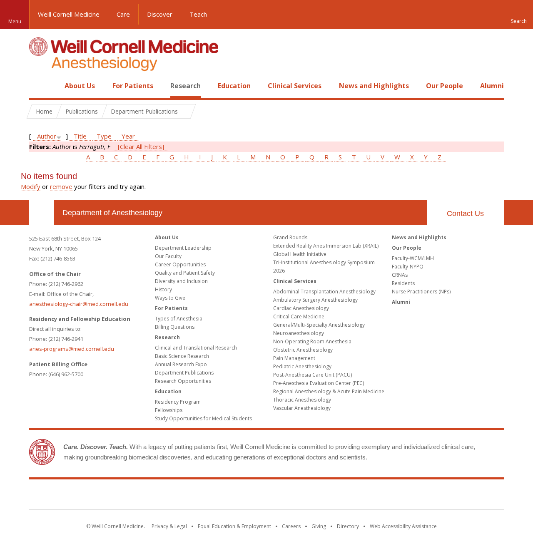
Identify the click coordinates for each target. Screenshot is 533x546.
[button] (518, 14)
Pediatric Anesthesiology (302, 366)
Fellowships (168, 410)
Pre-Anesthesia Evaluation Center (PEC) (318, 383)
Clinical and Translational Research (196, 347)
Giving (318, 526)
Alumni (492, 85)
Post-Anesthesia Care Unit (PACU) (312, 374)
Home (38, 86)
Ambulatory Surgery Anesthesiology (315, 299)
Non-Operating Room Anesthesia (312, 341)
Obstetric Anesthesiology (303, 349)
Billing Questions (174, 326)
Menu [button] (14, 21)
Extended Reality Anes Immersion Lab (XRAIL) (326, 245)
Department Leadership (183, 247)
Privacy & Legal (169, 526)
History (163, 289)
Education (234, 85)
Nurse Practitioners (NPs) (421, 291)
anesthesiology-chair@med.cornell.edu (78, 304)
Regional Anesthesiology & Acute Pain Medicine (328, 391)
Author (46, 136)
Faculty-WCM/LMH (413, 258)
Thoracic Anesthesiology (302, 399)
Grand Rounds (290, 237)
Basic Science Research (182, 356)
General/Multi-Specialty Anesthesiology (319, 324)
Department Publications (184, 372)
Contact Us (465, 213)
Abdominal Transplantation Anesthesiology (324, 291)
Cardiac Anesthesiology (301, 308)
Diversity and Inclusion (181, 281)
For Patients (132, 85)
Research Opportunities (183, 381)
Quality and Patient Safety (185, 272)
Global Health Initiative (299, 254)
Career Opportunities (180, 264)
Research (185, 85)
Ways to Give (170, 297)
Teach (198, 14)
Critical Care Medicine (298, 316)
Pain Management (294, 358)
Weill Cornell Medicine (69, 14)
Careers (291, 526)
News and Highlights (374, 85)
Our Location (41, 212)
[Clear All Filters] (141, 146)
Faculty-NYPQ (407, 266)
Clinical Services (294, 85)
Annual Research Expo (181, 364)
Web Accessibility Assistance (403, 526)
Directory (348, 526)
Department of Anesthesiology (112, 212)
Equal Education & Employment (234, 526)
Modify (30, 186)
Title (80, 136)
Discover (159, 14)
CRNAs (400, 274)
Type (104, 136)
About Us (80, 85)
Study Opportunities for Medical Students (203, 418)
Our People (444, 85)
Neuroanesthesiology (298, 333)
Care (123, 14)
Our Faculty (168, 256)
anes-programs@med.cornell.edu (71, 348)
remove (61, 186)
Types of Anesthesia (178, 318)
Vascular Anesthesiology (302, 408)
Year (128, 136)
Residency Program (178, 401)
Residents (403, 283)
